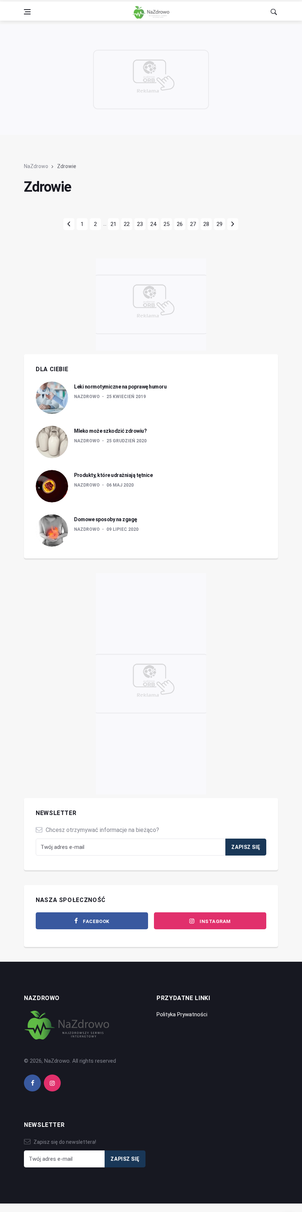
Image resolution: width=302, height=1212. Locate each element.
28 (206, 224)
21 (113, 224)
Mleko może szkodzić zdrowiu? (110, 431)
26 (180, 224)
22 (127, 224)
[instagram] (52, 1083)
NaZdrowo (36, 166)
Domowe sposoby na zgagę (105, 519)
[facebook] (32, 1083)
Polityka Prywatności (182, 1014)
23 (140, 224)
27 (193, 224)
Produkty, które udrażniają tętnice (113, 475)
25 (166, 224)
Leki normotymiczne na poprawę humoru (120, 387)
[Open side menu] (27, 11)
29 (219, 224)
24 (153, 224)
